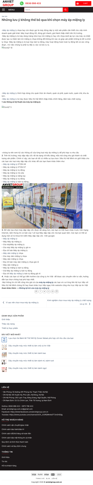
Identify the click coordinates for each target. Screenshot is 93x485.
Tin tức (4, 16)
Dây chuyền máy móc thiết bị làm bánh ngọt (28, 368)
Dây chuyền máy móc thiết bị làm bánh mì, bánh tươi (31, 361)
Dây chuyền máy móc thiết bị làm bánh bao (27, 353)
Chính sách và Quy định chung (14, 446)
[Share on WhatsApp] (36, 291)
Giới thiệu (6, 319)
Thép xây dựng (8, 324)
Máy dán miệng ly (10, 253)
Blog (48, 478)
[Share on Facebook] (40, 291)
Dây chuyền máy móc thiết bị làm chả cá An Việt (29, 346)
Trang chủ (40, 478)
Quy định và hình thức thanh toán (15, 442)
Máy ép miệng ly (10, 30)
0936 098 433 (33, 3)
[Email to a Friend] (48, 291)
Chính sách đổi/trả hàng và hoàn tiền (16, 433)
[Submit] (65, 9)
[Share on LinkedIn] (57, 291)
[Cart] (77, 4)
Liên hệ (54, 478)
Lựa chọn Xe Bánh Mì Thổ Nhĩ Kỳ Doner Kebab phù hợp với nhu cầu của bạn (41, 338)
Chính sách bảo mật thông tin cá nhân (17, 438)
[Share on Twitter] (44, 291)
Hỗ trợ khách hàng (9, 466)
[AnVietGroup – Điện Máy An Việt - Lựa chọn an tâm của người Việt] (11, 3)
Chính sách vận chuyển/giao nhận (15, 425)
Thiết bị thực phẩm (10, 328)
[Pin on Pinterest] (53, 291)
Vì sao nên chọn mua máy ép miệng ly (22, 302)
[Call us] (22, 3)
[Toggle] (90, 324)
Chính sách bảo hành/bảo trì (13, 429)
